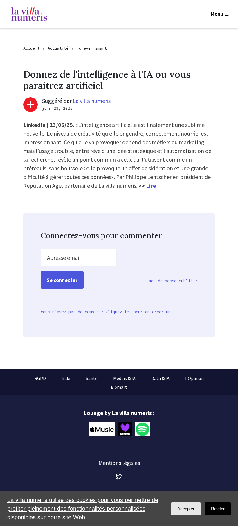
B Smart (119, 387)
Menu (217, 13)
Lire (151, 185)
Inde (66, 378)
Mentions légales (119, 462)
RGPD (40, 378)
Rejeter (218, 508)
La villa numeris (92, 100)
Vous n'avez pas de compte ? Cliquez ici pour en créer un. (107, 311)
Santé (92, 378)
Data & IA (160, 378)
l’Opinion (194, 378)
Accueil (31, 48)
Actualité (58, 48)
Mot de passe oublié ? (173, 280)
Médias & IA (124, 378)
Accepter (185, 508)
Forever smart (92, 48)
